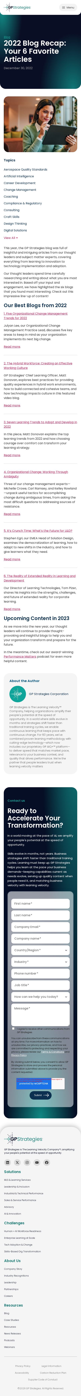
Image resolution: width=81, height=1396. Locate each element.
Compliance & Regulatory (23, 203)
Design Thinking (15, 223)
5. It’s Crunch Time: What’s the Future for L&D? (38, 531)
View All (9, 238)
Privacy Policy (19, 1055)
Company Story (13, 1269)
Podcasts (9, 1340)
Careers (8, 1296)
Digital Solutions (15, 230)
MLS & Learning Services (17, 1179)
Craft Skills (11, 217)
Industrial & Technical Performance (23, 1193)
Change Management (20, 190)
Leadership (10, 1282)
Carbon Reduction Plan (53, 1372)
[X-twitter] (17, 1162)
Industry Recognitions (16, 1275)
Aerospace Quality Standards (25, 169)
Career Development (20, 183)
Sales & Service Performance (20, 1200)
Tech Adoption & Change (18, 1244)
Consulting (11, 210)
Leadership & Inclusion (17, 1186)
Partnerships (11, 1289)
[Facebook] (46, 1162)
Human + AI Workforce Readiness (22, 1231)
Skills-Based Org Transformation (22, 1251)
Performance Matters (20, 656)
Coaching (11, 196)
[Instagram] (27, 1162)
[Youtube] (37, 1162)
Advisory (9, 1207)
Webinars (9, 1347)
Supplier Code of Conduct (42, 1379)
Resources (10, 1326)
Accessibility (22, 1372)
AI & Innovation (12, 1213)
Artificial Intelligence (19, 176)
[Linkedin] (7, 1162)
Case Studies (11, 1320)
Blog (7, 37)
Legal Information (51, 1366)
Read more (12, 346)
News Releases (12, 1333)
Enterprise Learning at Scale (19, 1238)
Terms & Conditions (52, 1051)
